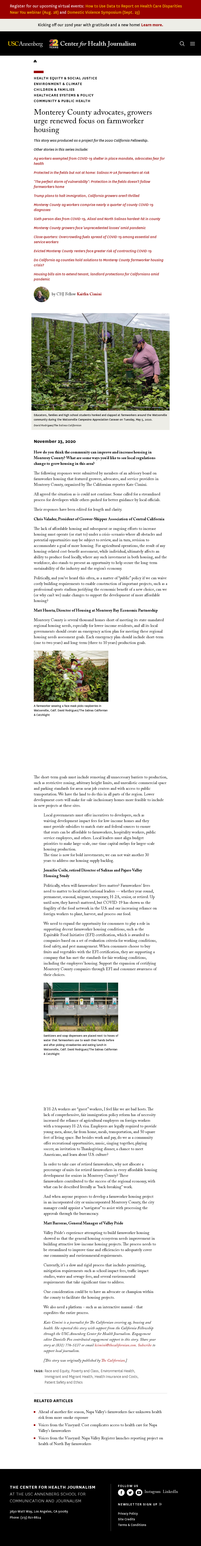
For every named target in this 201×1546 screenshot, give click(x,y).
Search (182, 44)
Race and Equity (57, 1371)
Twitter (130, 1492)
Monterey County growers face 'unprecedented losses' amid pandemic (90, 228)
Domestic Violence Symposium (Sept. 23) (103, 12)
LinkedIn (170, 1492)
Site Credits (126, 1519)
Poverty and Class (85, 1371)
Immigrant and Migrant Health (68, 1376)
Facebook (121, 1492)
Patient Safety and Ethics (64, 1382)
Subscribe (145, 1345)
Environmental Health (117, 1371)
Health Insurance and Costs (116, 1376)
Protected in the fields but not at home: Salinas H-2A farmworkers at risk (91, 172)
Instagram (152, 1492)
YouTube (139, 1492)
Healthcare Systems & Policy (64, 95)
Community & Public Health (62, 101)
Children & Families (54, 89)
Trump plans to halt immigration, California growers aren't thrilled (86, 195)
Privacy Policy (128, 1514)
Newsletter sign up (138, 1504)
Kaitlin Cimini (89, 294)
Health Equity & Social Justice (65, 78)
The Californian (113, 1361)
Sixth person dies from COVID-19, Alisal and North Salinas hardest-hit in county (97, 219)
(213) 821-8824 (30, 1517)
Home (35, 61)
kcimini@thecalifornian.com (115, 1345)
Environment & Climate (58, 84)
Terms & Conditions (132, 1525)
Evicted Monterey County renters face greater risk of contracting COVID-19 (93, 251)
